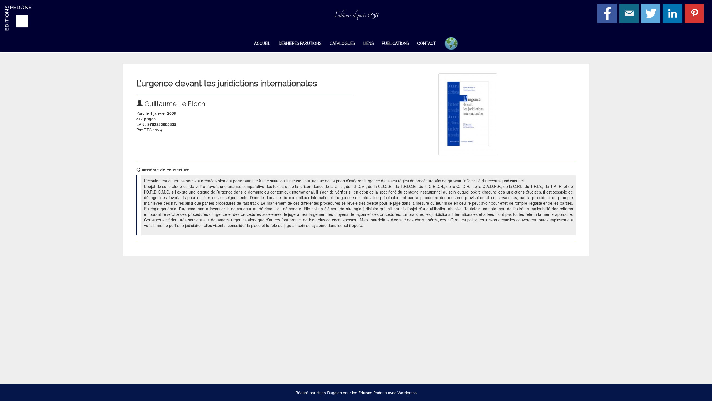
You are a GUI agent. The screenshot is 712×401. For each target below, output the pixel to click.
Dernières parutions (300, 43)
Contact (426, 43)
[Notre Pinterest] (695, 13)
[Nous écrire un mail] (629, 13)
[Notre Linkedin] (673, 13)
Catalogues (342, 43)
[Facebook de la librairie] (607, 13)
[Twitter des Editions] (651, 13)
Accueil (262, 43)
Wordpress (407, 392)
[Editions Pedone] (59, 18)
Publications (395, 43)
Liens (368, 43)
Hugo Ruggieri (329, 392)
